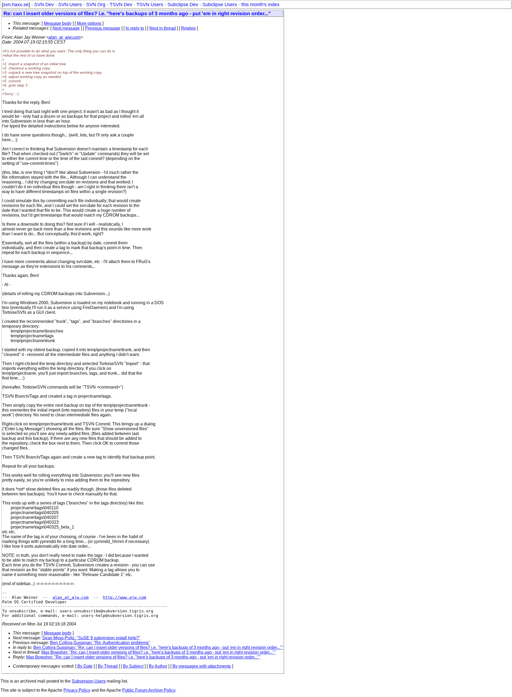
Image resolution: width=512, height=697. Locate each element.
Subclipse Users (219, 4)
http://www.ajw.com (124, 597)
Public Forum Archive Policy (148, 690)
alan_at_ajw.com (65, 37)
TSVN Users (150, 4)
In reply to (135, 28)
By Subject (133, 666)
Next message (66, 28)
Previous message (102, 28)
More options (89, 23)
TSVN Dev (121, 4)
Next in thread (162, 28)
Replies (188, 28)
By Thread (108, 666)
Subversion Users (89, 681)
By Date (85, 666)
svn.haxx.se (16, 4)
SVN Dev (44, 4)
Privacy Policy (76, 690)
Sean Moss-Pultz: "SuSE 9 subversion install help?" (91, 638)
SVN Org (95, 4)
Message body (57, 23)
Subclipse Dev (182, 4)
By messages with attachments (202, 666)
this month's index (260, 4)
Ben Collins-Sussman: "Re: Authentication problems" (100, 642)
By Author (158, 666)
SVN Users (70, 4)
